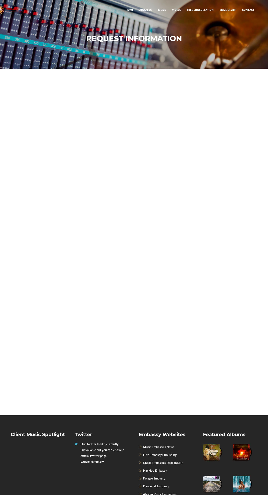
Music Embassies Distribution (163, 462)
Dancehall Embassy (156, 486)
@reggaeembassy (92, 461)
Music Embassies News (158, 447)
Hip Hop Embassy (155, 470)
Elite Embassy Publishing (160, 455)
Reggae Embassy (154, 478)
